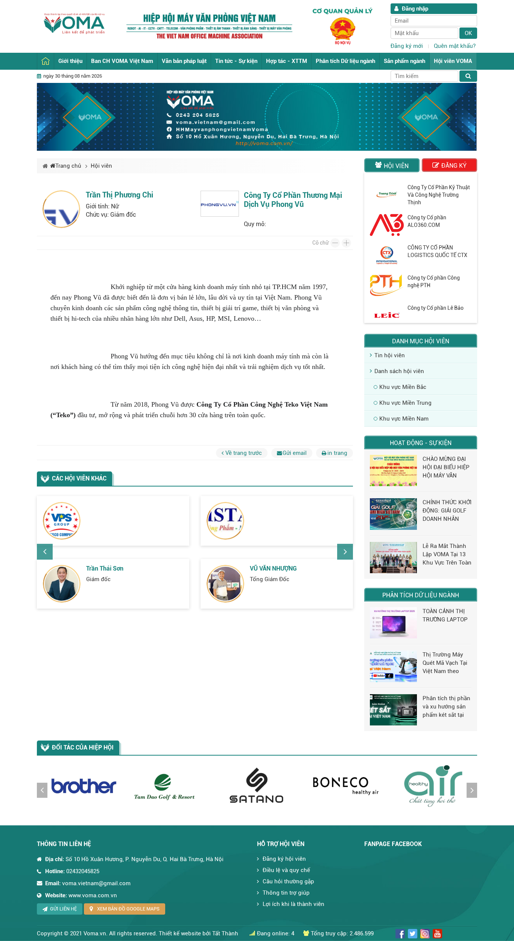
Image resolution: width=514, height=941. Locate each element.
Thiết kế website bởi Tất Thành (198, 933)
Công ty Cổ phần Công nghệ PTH (434, 281)
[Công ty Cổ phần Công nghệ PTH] (387, 285)
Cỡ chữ (320, 243)
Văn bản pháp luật (184, 61)
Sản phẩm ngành (404, 61)
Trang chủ (45, 61)
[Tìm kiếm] (468, 76)
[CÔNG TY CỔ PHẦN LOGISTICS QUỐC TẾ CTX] (387, 255)
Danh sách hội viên (399, 371)
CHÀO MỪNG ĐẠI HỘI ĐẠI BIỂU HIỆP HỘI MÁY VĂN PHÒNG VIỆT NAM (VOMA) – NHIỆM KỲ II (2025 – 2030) (446, 468)
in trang (337, 453)
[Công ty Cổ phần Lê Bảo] (387, 315)
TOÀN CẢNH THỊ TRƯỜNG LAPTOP (445, 615)
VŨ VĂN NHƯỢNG (273, 568)
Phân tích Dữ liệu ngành (345, 61)
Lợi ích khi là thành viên (293, 904)
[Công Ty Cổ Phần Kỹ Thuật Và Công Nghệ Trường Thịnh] (387, 195)
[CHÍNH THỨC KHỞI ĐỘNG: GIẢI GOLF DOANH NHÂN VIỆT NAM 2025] (393, 513)
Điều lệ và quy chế (286, 870)
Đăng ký (454, 165)
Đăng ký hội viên (284, 858)
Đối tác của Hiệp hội (83, 747)
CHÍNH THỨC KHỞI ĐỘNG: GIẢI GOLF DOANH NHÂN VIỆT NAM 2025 (447, 511)
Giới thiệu (70, 61)
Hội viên (101, 165)
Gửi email (295, 453)
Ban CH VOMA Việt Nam (122, 61)
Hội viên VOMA (453, 61)
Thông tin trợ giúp (286, 892)
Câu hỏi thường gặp (288, 881)
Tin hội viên (389, 355)
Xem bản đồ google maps (128, 909)
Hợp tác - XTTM (286, 61)
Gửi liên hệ (63, 909)
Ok (468, 33)
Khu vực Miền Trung (405, 402)
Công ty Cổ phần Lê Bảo (436, 308)
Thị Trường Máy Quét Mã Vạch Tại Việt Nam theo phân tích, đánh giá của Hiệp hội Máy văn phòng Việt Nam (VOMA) (445, 663)
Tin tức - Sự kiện (236, 61)
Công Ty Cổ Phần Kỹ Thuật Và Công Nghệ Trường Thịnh (439, 194)
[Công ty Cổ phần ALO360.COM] (387, 225)
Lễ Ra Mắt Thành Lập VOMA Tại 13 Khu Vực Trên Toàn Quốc (447, 555)
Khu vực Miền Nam (404, 418)
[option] (195, 557)
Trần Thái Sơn (104, 568)
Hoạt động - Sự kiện (421, 443)
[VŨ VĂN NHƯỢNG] (225, 584)
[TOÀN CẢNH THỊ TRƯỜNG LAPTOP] (393, 622)
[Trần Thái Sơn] (62, 584)
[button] (45, 552)
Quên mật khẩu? (455, 46)
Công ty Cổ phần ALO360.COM (427, 221)
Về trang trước (243, 453)
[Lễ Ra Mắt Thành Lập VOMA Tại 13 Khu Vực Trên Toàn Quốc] (393, 557)
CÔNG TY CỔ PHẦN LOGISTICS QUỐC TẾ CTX (437, 251)
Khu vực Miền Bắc (402, 387)
